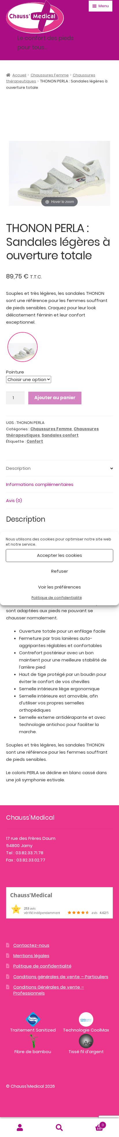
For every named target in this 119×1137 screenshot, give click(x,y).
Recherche (59, 1128)
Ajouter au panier (54, 398)
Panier (91, 1123)
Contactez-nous (31, 945)
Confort (35, 441)
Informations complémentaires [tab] (39, 484)
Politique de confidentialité (56, 597)
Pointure (15, 372)
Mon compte (20, 1128)
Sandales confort (60, 435)
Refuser (59, 571)
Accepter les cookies (59, 555)
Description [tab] (18, 468)
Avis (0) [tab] (14, 500)
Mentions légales (31, 956)
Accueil (19, 75)
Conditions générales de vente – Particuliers (60, 977)
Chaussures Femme (50, 75)
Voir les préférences (59, 587)
